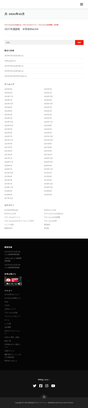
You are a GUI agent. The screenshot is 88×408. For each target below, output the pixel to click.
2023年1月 (48, 118)
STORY (7, 305)
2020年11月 (8, 162)
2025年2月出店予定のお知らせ (15, 76)
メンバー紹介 (9, 224)
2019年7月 (48, 173)
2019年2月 (48, 180)
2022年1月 (8, 136)
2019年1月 (8, 184)
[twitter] (34, 385)
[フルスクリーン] (20, 284)
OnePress (51, 402)
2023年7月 (48, 107)
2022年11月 (48, 122)
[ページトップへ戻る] (44, 397)
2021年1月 (8, 158)
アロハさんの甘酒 (10, 312)
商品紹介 (47, 224)
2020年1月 (8, 169)
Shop (6, 302)
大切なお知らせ (10, 61)
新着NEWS (8, 228)
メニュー (82, 4)
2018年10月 (48, 187)
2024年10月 (48, 96)
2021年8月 (48, 144)
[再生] (7, 284)
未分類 (56, 25)
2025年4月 (8, 89)
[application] (13, 281)
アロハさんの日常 (50, 221)
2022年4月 (8, 133)
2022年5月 (48, 129)
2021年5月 (8, 151)
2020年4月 (48, 165)
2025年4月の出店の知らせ (13, 66)
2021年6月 (48, 147)
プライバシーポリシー (12, 316)
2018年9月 (8, 191)
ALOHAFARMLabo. (11, 210)
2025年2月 (8, 93)
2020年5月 (8, 165)
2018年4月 (48, 194)
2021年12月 (48, 136)
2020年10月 (48, 162)
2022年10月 (8, 125)
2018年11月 (8, 187)
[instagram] (46, 385)
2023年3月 (48, 114)
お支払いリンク (10, 309)
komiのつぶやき (10, 213)
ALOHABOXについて (12, 294)
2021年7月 (8, 147)
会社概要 (7, 327)
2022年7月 (8, 129)
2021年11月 (8, 140)
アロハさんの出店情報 (46, 25)
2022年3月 (48, 133)
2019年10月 (8, 173)
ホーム (6, 320)
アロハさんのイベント (30, 25)
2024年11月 (8, 96)
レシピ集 (7, 323)
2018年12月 (48, 184)
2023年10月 (48, 103)
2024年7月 (8, 100)
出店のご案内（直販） (12, 337)
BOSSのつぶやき (50, 210)
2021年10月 (48, 140)
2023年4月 (8, 114)
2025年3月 (48, 89)
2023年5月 (48, 111)
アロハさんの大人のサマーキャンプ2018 (19, 221)
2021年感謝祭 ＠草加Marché (21, 29)
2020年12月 (48, 158)
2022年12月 (8, 122)
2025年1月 (48, 93)
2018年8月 (48, 191)
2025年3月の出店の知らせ (13, 71)
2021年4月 (48, 151)
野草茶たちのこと (10, 361)
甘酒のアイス (9, 351)
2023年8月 (8, 107)
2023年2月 (8, 118)
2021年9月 (8, 144)
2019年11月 (48, 169)
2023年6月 (8, 111)
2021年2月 (48, 154)
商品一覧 (7, 341)
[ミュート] (19, 284)
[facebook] (40, 385)
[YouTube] (53, 385)
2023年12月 (8, 103)
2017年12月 (8, 198)
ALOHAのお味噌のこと (12, 298)
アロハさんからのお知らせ (12, 25)
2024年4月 (48, 100)
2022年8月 (48, 125)
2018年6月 (8, 194)
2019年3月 (8, 180)
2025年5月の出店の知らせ (13, 55)
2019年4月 (48, 176)
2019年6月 (8, 176)
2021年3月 (8, 154)
